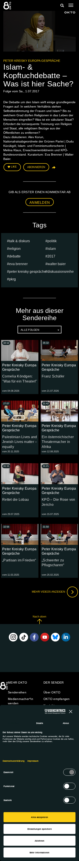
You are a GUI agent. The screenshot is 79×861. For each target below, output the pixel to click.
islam (51, 248)
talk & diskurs (19, 241)
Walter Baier (56, 264)
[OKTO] (7, 5)
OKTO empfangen (56, 699)
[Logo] (69, 12)
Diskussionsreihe (60, 271)
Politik (52, 241)
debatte (15, 256)
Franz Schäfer (53, 376)
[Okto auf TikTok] (23, 637)
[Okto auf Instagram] (13, 637)
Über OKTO (51, 692)
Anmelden (39, 202)
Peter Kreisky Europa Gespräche (31, 60)
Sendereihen (17, 692)
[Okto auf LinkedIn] (65, 637)
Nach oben (39, 616)
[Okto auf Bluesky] (55, 637)
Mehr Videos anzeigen (49, 591)
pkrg (12, 279)
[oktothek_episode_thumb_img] (19, 350)
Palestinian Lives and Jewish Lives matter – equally (19, 442)
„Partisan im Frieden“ (19, 560)
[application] (39, 31)
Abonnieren (36, 167)
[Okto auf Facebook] (34, 637)
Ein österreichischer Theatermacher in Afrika (58, 442)
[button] (39, 31)
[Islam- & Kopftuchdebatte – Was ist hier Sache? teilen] (53, 169)
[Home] (4, 687)
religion (15, 248)
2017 (51, 256)
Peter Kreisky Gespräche (27, 271)
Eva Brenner (18, 264)
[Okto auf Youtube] (44, 637)
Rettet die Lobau (15, 499)
